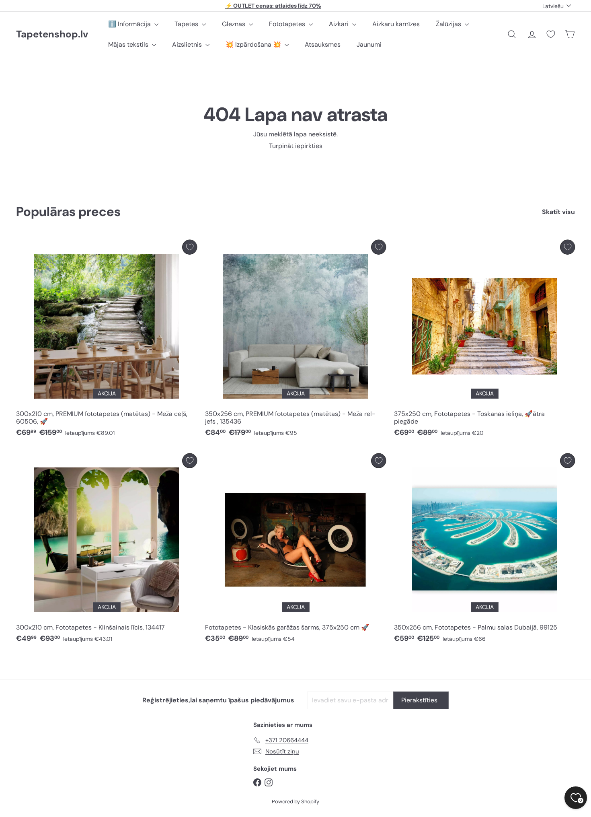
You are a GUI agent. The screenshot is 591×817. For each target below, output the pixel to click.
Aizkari (339, 24)
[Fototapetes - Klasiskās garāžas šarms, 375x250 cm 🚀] (295, 550)
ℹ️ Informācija (130, 24)
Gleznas (234, 24)
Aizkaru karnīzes (396, 24)
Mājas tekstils (129, 44)
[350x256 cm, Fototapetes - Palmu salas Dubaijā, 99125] (484, 550)
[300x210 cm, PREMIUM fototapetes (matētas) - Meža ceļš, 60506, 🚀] (106, 340)
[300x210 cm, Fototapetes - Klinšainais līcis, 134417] (106, 550)
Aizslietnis (187, 44)
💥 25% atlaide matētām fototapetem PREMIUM (273, 6)
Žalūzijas (449, 24)
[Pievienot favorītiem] (189, 247)
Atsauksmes (323, 44)
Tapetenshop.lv (52, 34)
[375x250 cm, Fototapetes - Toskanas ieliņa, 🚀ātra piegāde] (484, 340)
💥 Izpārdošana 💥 (254, 44)
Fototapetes (288, 24)
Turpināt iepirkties (295, 146)
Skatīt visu (558, 212)
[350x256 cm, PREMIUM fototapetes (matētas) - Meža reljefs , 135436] (295, 340)
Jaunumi (369, 44)
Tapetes (187, 24)
